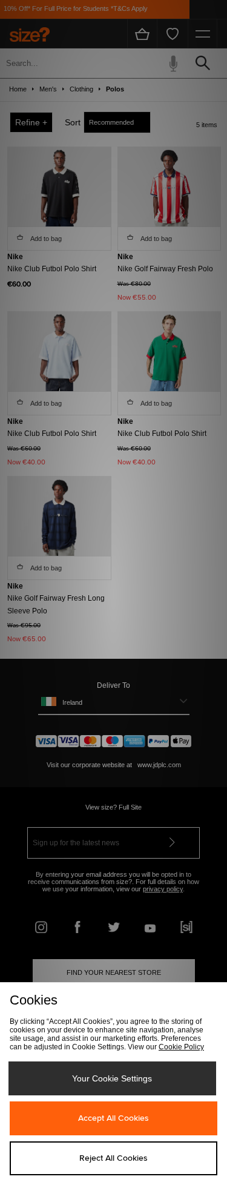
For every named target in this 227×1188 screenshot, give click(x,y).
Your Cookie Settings (112, 1078)
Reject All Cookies (113, 1158)
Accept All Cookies (113, 1118)
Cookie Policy (181, 1047)
